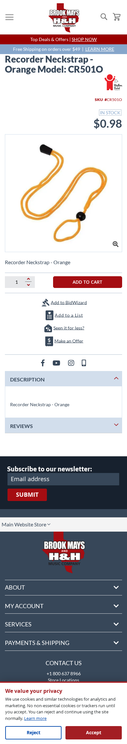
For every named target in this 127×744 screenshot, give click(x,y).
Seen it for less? (68, 327)
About (15, 587)
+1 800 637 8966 (64, 673)
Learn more (35, 718)
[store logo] (64, 18)
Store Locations (63, 680)
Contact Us (64, 662)
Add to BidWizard (69, 302)
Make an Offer (68, 340)
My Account (24, 605)
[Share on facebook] (43, 363)
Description (27, 379)
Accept (93, 732)
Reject (33, 732)
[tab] (63, 378)
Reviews (21, 426)
